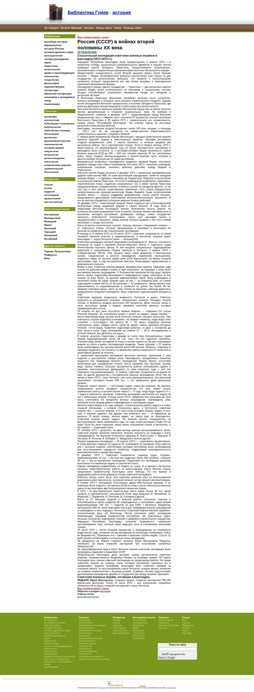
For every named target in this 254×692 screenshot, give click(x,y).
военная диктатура (88, 596)
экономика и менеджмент (59, 97)
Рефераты (50, 254)
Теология (51, 111)
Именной (164, 622)
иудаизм (49, 191)
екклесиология (53, 144)
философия (51, 83)
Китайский (50, 238)
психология (51, 76)
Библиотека (52, 36)
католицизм (51, 195)
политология (52, 69)
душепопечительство (57, 140)
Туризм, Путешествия (57, 251)
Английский (51, 214)
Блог (47, 258)
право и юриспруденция (59, 72)
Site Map (186, 633)
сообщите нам (171, 688)
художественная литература (59, 656)
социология (51, 79)
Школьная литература (58, 93)
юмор (47, 100)
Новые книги (104, 27)
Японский (50, 228)
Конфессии (52, 179)
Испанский (50, 235)
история (121, 12)
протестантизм (53, 202)
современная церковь (57, 165)
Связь (117, 27)
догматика (50, 137)
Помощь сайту (133, 27)
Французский (52, 218)
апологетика (51, 120)
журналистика (53, 45)
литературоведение (56, 59)
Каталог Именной (71, 27)
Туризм (186, 622)
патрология (51, 154)
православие (52, 198)
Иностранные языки (57, 209)
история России (54, 48)
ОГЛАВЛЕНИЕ (87, 52)
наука (47, 62)
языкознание (52, 104)
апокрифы (50, 116)
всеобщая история (55, 41)
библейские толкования (59, 123)
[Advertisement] (59, 318)
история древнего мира (58, 52)
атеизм (48, 184)
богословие (51, 134)
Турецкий (50, 231)
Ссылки (186, 628)
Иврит (48, 225)
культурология (53, 55)
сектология (51, 161)
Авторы (89, 27)
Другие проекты (55, 245)
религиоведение (54, 158)
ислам (48, 188)
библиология (52, 127)
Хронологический (169, 625)
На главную (51, 27)
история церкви (54, 147)
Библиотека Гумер (88, 12)
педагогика (51, 66)
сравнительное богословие (94, 659)
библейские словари (57, 130)
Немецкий (50, 221)
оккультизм (51, 151)
